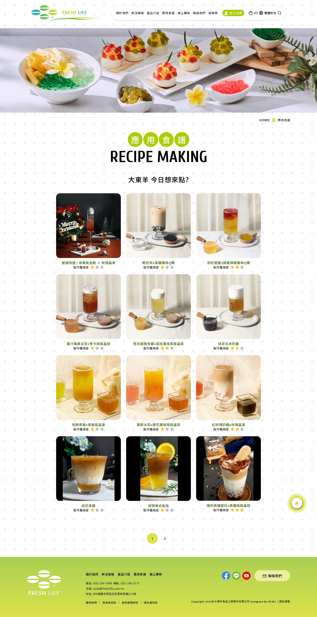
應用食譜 (168, 13)
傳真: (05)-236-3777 (126, 583)
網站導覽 (284, 601)
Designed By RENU (263, 601)
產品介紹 (153, 13)
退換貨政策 (109, 602)
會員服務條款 (130, 602)
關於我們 (122, 13)
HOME (264, 120)
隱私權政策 (151, 602)
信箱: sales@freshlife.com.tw (105, 588)
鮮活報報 (137, 13)
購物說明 (91, 602)
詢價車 (213, 13)
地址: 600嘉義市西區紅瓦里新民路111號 (111, 593)
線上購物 (184, 13)
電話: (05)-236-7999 (99, 583)
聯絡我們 (199, 13)
